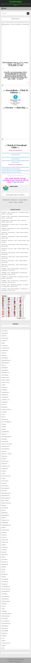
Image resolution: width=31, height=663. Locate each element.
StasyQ (3, 571)
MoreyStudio (5, 507)
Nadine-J (4, 517)
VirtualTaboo (5, 618)
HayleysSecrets (5, 446)
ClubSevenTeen (5, 377)
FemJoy (4, 414)
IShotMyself (5, 468)
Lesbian (3, 478)
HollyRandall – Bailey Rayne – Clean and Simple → (15, 199)
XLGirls (3, 640)
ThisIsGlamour (5, 598)
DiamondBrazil (5, 392)
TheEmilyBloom (5, 596)
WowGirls (4, 635)
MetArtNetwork (6, 495)
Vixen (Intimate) (5, 621)
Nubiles (3, 527)
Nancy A (12, 194)
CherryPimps (5, 375)
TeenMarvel (5, 584)
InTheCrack (4, 463)
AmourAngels (5, 338)
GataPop (4, 429)
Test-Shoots (4, 593)
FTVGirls (4, 424)
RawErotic (4, 552)
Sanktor (3, 557)
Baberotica (4, 355)
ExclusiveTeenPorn (6, 409)
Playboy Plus (5, 542)
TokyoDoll (4, 603)
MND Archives (5, 500)
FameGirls (4, 412)
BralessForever (5, 372)
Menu (5, 8)
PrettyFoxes (5, 547)
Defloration (4, 387)
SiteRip (3, 569)
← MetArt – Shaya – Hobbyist (15, 202)
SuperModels (5, 579)
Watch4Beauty (21, 194)
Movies (3, 510)
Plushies (4, 544)
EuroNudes (4, 407)
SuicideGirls (5, 574)
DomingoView (5, 397)
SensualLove (5, 562)
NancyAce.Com (5, 520)
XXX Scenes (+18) (6, 643)
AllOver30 (4, 335)
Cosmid (3, 384)
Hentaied (4, 458)
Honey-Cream (5, 461)
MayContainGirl (5, 488)
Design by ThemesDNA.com (15, 661)
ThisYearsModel (6, 601)
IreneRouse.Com (6, 466)
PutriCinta (4, 549)
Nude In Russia (5, 530)
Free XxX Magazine (6, 421)
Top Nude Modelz (15, 1)
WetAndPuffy (5, 630)
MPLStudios (5, 512)
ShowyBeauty (5, 564)
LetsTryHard (5, 480)
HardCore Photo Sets (7, 444)
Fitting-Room (5, 419)
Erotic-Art (4, 404)
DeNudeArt (4, 389)
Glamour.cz (4, 434)
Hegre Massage (5, 448)
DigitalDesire (5, 394)
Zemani (3, 645)
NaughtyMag (5, 522)
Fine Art (4, 416)
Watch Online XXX (6, 623)
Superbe (4, 576)
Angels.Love (5, 340)
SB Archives (5, 559)
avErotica (4, 353)
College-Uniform (6, 380)
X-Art (3, 638)
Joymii (3, 473)
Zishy (3, 648)
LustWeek (4, 483)
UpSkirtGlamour (6, 616)
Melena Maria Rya (6, 493)
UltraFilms (4, 611)
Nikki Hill (16, 194)
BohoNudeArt (5, 370)
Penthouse (4, 534)
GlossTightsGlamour (7, 436)
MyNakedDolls (5, 515)
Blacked (3, 365)
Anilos (3, 343)
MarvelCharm (5, 485)
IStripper (4, 471)
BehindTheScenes (6, 360)
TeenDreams (5, 581)
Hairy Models (5, 441)
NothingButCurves (6, 525)
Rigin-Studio (5, 554)
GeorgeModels (5, 431)
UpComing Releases (6, 613)
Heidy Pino (4, 456)
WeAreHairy (5, 628)
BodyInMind (5, 367)
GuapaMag (4, 439)
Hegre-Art (4, 451)
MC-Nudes (4, 490)
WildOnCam (4, 633)
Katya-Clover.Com (6, 475)
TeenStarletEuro (6, 591)
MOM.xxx (4, 505)
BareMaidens (5, 357)
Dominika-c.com (5, 399)
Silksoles (4, 566)
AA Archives (5, 330)
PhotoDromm (5, 539)
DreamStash (5, 402)
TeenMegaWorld (6, 586)
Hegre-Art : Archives (7, 453)
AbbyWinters (5, 333)
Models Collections (6, 503)
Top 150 (3, 606)
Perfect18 (4, 537)
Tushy (3, 608)
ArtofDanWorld (5, 348)
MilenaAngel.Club (6, 498)
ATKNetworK (5, 350)
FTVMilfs (4, 426)
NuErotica (4, 532)
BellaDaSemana (5, 362)
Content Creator (6, 382)
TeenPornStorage (6, 589)
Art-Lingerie (5, 345)
